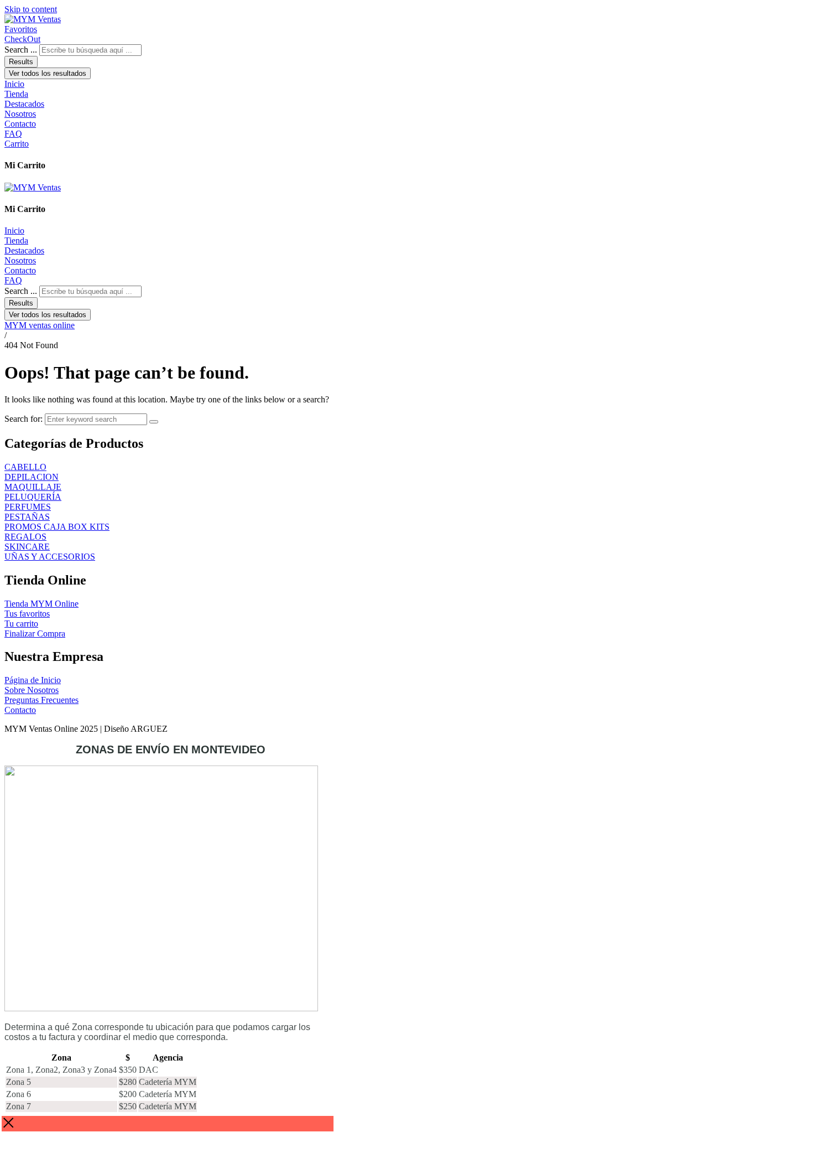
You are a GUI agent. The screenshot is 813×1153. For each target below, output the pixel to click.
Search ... (20, 49)
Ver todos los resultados (47, 73)
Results (21, 62)
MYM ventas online (39, 325)
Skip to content (30, 9)
